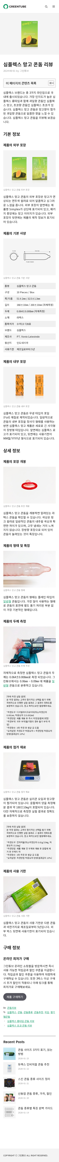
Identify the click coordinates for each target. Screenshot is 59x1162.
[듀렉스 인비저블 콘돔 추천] (9, 1068)
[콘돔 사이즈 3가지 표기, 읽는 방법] (9, 1054)
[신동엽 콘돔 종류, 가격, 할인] (9, 1098)
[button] (46, 6)
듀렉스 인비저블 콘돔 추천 (33, 1064)
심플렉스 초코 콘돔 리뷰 (19, 1025)
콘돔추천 (38, 1012)
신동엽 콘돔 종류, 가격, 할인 (35, 1093)
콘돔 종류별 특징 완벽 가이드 (35, 1108)
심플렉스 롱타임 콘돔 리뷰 (20, 1021)
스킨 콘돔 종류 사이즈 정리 (34, 1079)
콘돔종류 (28, 1012)
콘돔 (20, 1012)
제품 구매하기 (15, 997)
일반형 (7, 601)
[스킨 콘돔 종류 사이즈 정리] (9, 1083)
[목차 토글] (49, 83)
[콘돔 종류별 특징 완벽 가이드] (9, 1112)
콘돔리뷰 (11, 1007)
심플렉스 (11, 1012)
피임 (47, 1012)
